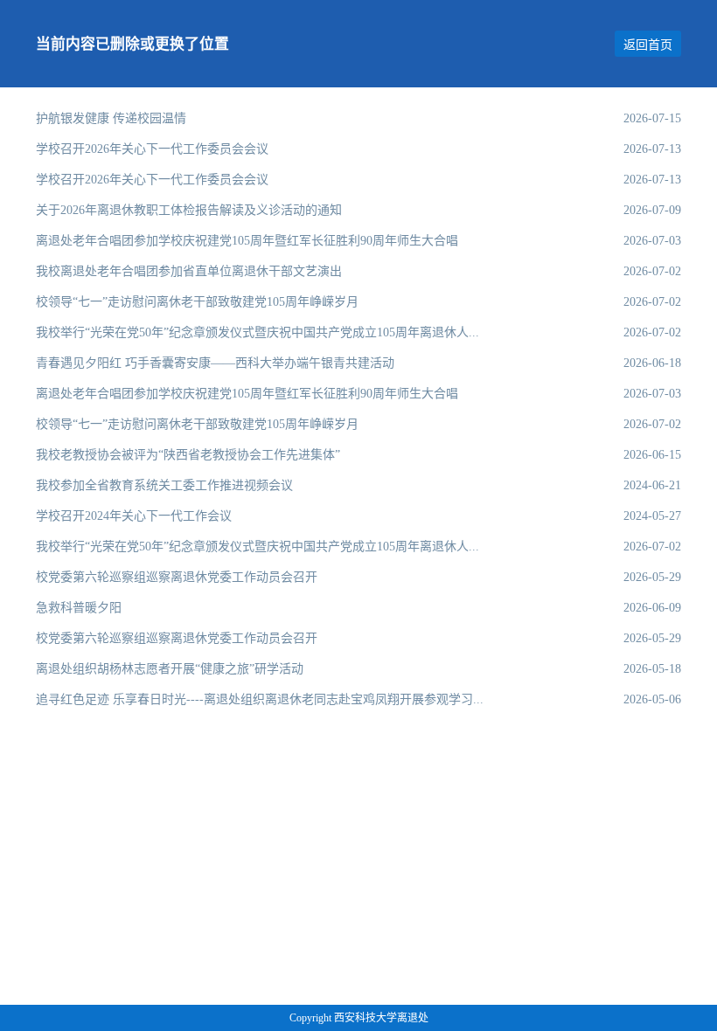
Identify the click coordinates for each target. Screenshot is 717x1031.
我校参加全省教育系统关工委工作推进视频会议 (164, 485)
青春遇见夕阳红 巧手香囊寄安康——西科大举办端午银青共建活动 (215, 362)
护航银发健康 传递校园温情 (111, 118)
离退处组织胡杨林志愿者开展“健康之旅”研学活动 (169, 668)
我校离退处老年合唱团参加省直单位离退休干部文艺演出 (189, 271)
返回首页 (647, 44)
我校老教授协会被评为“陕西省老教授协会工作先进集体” (188, 454)
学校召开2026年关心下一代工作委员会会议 (152, 148)
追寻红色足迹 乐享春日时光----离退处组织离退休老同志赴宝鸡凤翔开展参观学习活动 (262, 699)
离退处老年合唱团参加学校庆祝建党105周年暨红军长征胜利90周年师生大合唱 (247, 240)
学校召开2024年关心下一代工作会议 (134, 515)
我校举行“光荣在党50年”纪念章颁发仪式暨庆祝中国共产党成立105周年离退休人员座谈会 (262, 332)
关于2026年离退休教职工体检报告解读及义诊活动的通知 (189, 210)
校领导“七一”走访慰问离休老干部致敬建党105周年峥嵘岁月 (197, 301)
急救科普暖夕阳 (79, 607)
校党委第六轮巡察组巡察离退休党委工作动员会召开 (176, 577)
